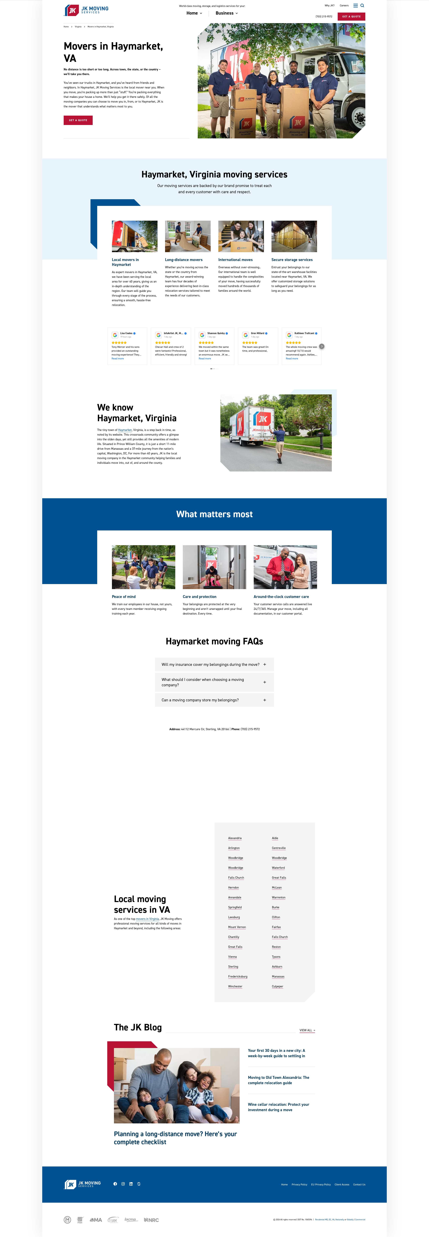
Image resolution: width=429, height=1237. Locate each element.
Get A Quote (351, 16)
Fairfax (276, 927)
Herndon (233, 888)
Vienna (232, 957)
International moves (235, 260)
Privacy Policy (299, 1184)
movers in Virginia (147, 919)
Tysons (276, 957)
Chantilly (233, 937)
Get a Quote (78, 120)
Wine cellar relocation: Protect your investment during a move (278, 1107)
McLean (277, 888)
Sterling (233, 967)
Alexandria (235, 838)
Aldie (275, 838)
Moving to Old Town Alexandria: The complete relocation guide (278, 1080)
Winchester (235, 986)
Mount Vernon (237, 927)
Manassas (278, 976)
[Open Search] (362, 6)
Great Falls (279, 878)
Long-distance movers (184, 260)
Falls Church (236, 878)
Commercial (360, 1219)
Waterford (278, 868)
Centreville (279, 848)
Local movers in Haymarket (125, 262)
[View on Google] (115, 335)
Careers (344, 5)
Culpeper (277, 986)
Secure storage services (292, 260)
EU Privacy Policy (321, 1184)
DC (330, 1219)
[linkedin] (131, 1185)
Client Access (342, 1184)
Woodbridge (235, 858)
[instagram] (123, 1185)
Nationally (339, 1219)
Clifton (276, 917)
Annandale (234, 897)
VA (333, 1219)
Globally (350, 1219)
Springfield (235, 907)
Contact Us (359, 1184)
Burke (275, 907)
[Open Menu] (356, 6)
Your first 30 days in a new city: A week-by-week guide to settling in (276, 1053)
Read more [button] (118, 358)
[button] (107, 346)
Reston (276, 947)
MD (326, 1219)
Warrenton (278, 897)
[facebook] (115, 1185)
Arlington (234, 848)
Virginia (78, 26)
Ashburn (277, 967)
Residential (320, 1219)
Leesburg (234, 917)
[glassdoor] (139, 1185)
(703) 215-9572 (324, 16)
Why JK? (329, 5)
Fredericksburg (237, 976)
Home (66, 26)
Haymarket (125, 430)
